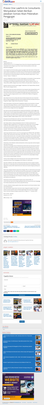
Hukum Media (29, 402)
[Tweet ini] (8, 231)
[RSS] (12, 222)
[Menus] (41, 1)
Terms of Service (5, 403)
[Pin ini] (11, 231)
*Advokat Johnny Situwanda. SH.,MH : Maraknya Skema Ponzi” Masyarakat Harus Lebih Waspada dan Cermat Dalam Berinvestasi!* (6, 262)
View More (22, 321)
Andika (15, 236)
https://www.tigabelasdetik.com (13, 241)
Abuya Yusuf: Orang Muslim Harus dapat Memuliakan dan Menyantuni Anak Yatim (32, 226)
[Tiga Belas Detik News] (8, 1)
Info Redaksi (24, 402)
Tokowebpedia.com (17, 402)
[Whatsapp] (17, 231)
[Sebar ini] (5, 231)
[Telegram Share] (14, 231)
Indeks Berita (35, 402)
